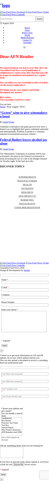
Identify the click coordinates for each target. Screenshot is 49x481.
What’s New (27, 33)
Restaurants (27, 204)
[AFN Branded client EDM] (11, 432)
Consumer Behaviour (27, 207)
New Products (27, 196)
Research (27, 192)
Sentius (27, 270)
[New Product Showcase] (11, 430)
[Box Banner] (11, 421)
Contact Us (27, 40)
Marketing (27, 200)
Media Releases (27, 37)
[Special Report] (11, 428)
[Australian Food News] (5, 5)
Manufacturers (27, 181)
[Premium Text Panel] (11, 423)
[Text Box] (11, 425)
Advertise (27, 42)
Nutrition (27, 188)
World (27, 35)
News (27, 30)
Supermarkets (27, 177)
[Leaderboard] (11, 418)
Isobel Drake (8, 122)
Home (27, 28)
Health (27, 185)
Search (40, 19)
